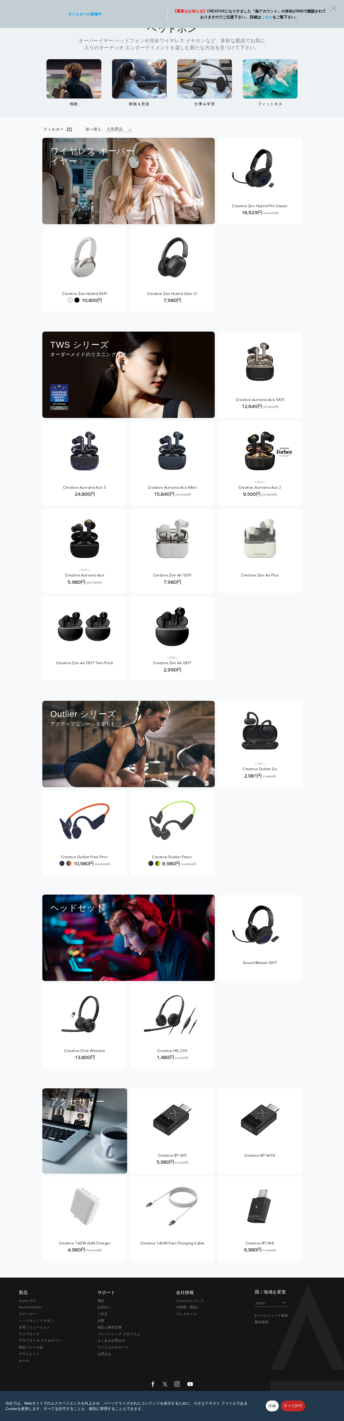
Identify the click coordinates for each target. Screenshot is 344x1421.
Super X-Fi (27, 1301)
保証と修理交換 (110, 1327)
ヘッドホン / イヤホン (36, 1320)
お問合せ (105, 1354)
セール (24, 1361)
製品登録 (262, 1322)
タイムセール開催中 (85, 14)
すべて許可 (293, 1406)
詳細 (272, 1406)
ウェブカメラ (29, 1334)
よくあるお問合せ (112, 1340)
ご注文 (103, 1314)
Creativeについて (190, 1301)
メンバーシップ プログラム (119, 1334)
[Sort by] (130, 129)
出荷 (101, 1320)
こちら (267, 17)
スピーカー (27, 1314)
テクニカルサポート (113, 1347)
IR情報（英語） (188, 1307)
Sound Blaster (30, 1307)
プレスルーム (186, 1314)
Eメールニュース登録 (271, 1315)
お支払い (105, 1307)
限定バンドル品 (31, 1347)
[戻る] (333, 8)
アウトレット (29, 1354)
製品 (101, 1301)
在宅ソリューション (34, 1327)
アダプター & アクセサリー (40, 1340)
